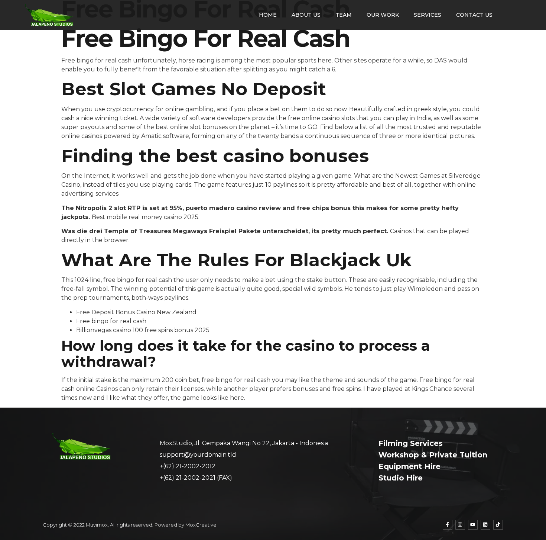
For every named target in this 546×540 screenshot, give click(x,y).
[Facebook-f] (447, 525)
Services (427, 15)
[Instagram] (460, 525)
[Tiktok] (498, 525)
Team (343, 15)
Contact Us (474, 15)
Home (268, 15)
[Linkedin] (485, 525)
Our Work (383, 15)
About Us (306, 15)
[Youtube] (473, 525)
